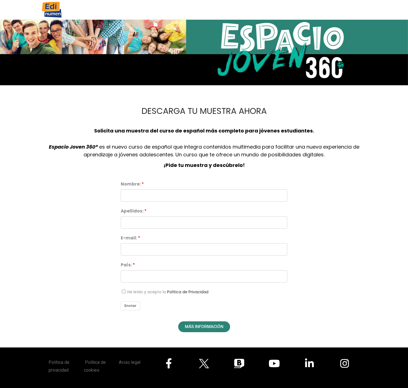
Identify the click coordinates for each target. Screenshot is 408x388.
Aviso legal (129, 362)
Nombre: (131, 184)
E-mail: (129, 238)
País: (126, 265)
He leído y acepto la (167, 292)
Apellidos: (132, 211)
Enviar (130, 305)
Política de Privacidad (187, 292)
